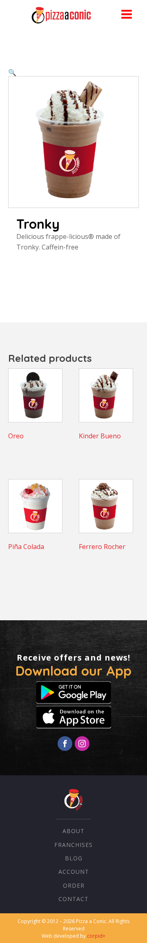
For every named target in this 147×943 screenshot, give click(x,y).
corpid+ (96, 935)
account (73, 871)
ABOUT (73, 831)
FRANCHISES (73, 845)
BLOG (73, 858)
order (74, 885)
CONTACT (73, 899)
